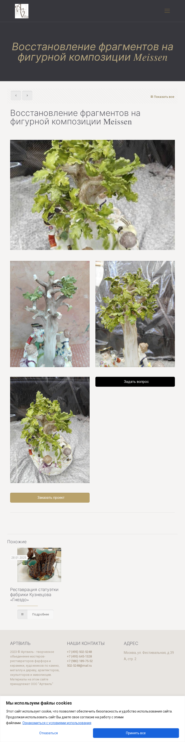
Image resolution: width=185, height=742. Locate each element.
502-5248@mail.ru (79, 665)
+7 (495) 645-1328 (79, 656)
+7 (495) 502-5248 (79, 652)
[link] (50, 314)
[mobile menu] (167, 11)
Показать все (164, 97)
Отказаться (48, 733)
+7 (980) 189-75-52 (80, 661)
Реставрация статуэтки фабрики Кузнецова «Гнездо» (34, 594)
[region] (92, 719)
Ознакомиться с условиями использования (56, 723)
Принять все (136, 733)
